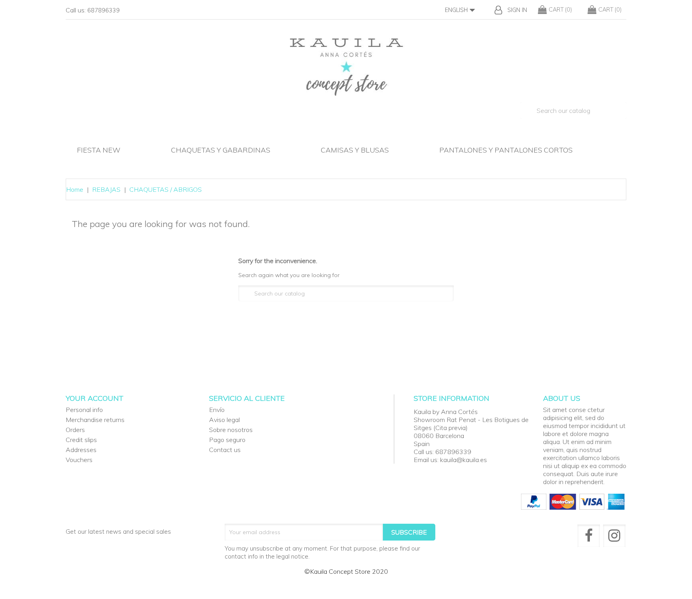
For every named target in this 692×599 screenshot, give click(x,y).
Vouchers (79, 460)
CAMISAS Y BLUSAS (355, 149)
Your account (94, 398)
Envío (217, 410)
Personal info (84, 410)
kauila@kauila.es (463, 460)
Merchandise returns (95, 420)
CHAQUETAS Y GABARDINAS (220, 149)
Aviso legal (224, 420)
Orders (75, 430)
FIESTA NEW (99, 149)
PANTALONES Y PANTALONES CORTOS (506, 149)
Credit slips (81, 440)
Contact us (225, 450)
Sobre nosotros (231, 430)
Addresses (81, 450)
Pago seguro (227, 440)
